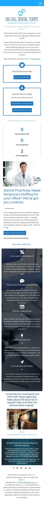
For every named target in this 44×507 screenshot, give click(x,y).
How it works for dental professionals (16, 238)
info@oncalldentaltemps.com (27, 482)
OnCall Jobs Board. (30, 456)
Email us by (32, 59)
